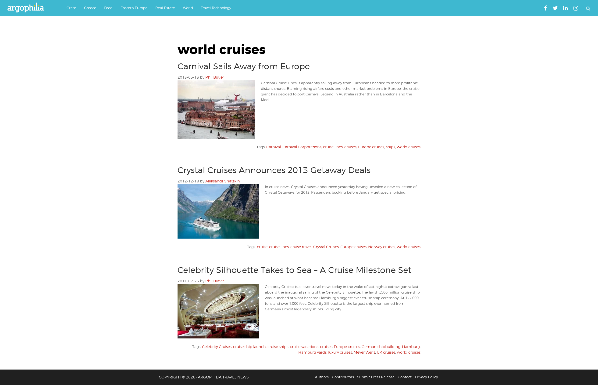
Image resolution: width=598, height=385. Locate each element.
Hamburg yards (312, 352)
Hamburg (411, 347)
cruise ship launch (249, 347)
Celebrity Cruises (216, 347)
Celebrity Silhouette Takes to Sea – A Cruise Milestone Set (294, 270)
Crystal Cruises (326, 247)
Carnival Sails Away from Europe (244, 66)
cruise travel (301, 247)
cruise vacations (304, 347)
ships (390, 147)
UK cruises (386, 352)
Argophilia (28, 7)
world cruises (408, 147)
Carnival (273, 147)
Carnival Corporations (301, 147)
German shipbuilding (381, 347)
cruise (262, 247)
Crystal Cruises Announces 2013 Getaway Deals (274, 170)
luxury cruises (340, 352)
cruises (350, 147)
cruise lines (333, 147)
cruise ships (277, 347)
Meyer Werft (364, 352)
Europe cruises (371, 147)
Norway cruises (381, 247)
